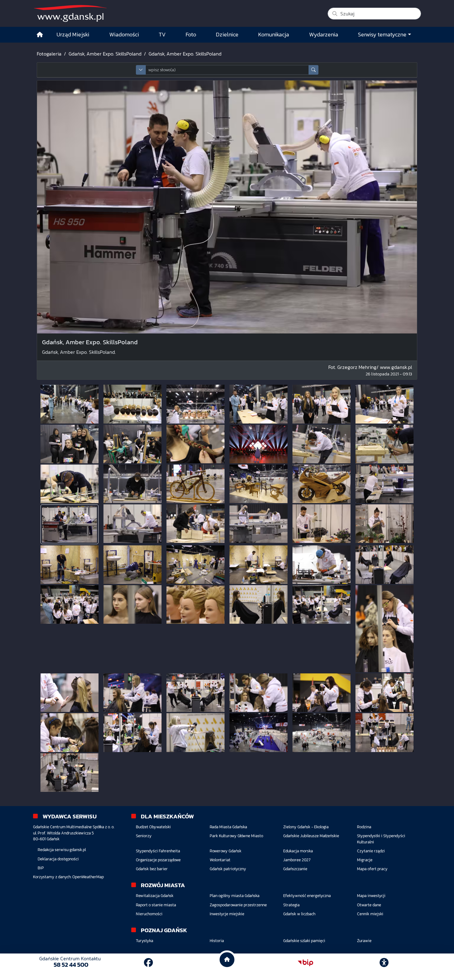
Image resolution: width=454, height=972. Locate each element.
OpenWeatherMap (88, 877)
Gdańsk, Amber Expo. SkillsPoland (105, 53)
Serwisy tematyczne (382, 35)
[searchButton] (313, 70)
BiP (41, 868)
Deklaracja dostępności (58, 859)
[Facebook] (148, 962)
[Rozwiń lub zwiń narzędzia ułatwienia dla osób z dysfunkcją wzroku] (384, 962)
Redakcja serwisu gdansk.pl (62, 850)
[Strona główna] (40, 35)
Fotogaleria (49, 53)
